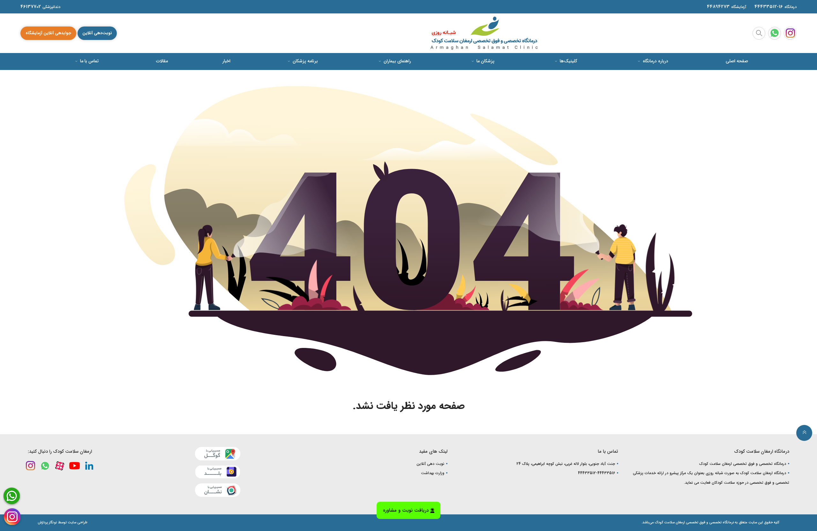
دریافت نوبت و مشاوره (406, 513)
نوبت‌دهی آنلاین (97, 33)
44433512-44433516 (596, 473)
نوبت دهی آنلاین (430, 464)
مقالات (162, 61)
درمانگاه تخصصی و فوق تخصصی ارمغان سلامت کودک (742, 464)
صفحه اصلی (737, 61)
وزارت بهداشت (432, 473)
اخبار (226, 61)
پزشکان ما (484, 61)
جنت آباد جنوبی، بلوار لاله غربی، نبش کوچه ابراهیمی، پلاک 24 (565, 464)
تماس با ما (89, 61)
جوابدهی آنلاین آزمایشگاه (48, 33)
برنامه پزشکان (304, 61)
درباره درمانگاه (654, 61)
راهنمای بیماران (396, 61)
